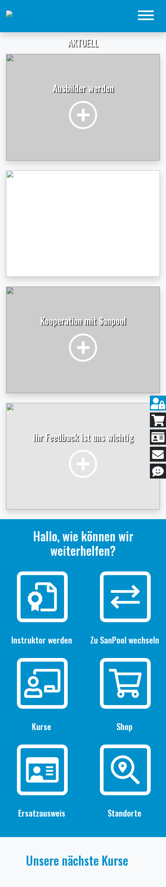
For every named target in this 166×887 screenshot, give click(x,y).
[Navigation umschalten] (146, 16)
